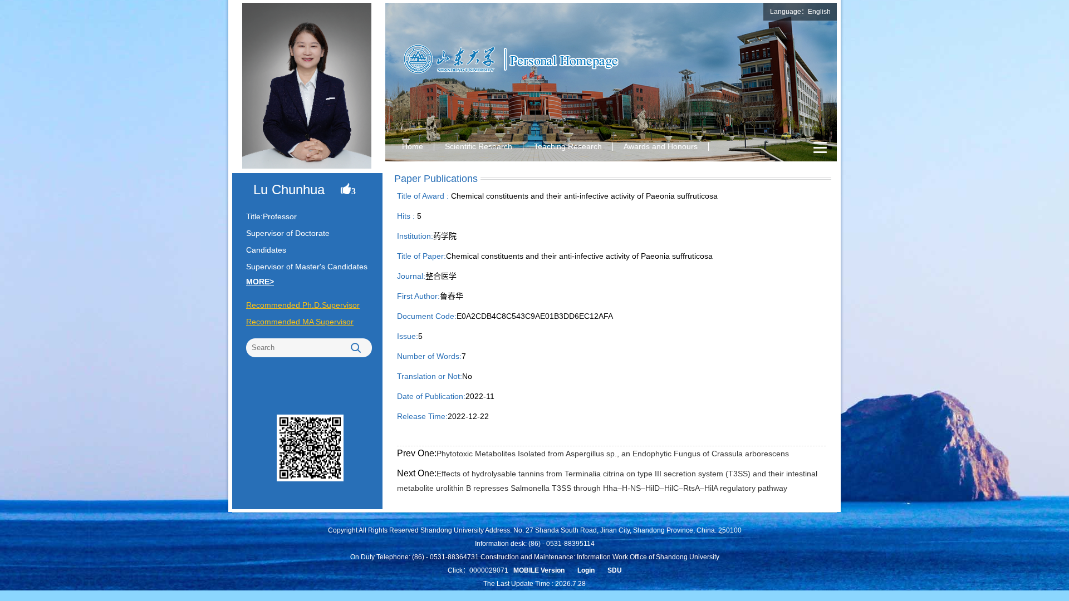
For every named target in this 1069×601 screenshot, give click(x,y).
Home (412, 146)
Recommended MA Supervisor (300, 321)
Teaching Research (568, 146)
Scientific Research (478, 146)
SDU (614, 570)
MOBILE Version (539, 570)
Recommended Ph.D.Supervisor (303, 304)
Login (586, 570)
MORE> (260, 281)
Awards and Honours (661, 146)
